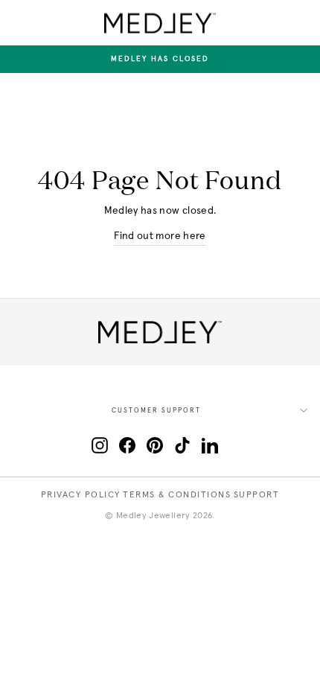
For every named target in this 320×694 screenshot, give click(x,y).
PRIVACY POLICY (81, 495)
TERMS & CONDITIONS (177, 495)
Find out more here (159, 236)
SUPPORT (257, 495)
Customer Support (156, 410)
